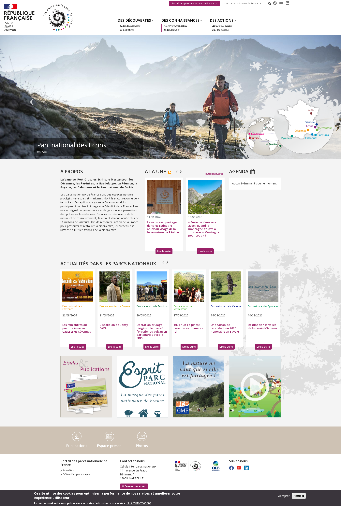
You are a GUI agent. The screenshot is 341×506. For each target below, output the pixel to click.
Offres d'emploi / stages (76, 474)
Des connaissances (180, 20)
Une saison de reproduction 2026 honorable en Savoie (225, 328)
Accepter (283, 496)
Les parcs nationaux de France (242, 3)
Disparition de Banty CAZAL (113, 326)
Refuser (299, 495)
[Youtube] (281, 3)
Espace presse (109, 445)
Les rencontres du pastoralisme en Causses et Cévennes (76, 328)
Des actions (221, 20)
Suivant (309, 99)
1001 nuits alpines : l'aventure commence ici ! (188, 328)
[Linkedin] (287, 3)
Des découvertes (134, 20)
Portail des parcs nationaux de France (193, 3)
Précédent (32, 99)
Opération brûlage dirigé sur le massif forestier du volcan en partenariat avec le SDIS (152, 331)
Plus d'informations (138, 503)
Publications (76, 445)
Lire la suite (77, 346)
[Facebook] (275, 3)
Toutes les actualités (214, 173)
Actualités (68, 470)
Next (180, 170)
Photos (142, 445)
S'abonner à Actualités (169, 172)
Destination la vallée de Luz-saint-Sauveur (262, 326)
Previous (176, 170)
